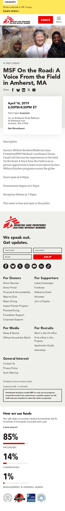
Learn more (10, 10)
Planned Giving (11, 310)
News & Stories (11, 332)
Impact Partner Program (15, 305)
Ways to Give (10, 296)
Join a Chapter (42, 301)
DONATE (45, 20)
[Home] (17, 20)
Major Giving (10, 301)
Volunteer (39, 296)
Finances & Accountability (16, 292)
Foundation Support (13, 314)
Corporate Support (13, 319)
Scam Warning (10, 372)
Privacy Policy (10, 368)
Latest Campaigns (43, 282)
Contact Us (9, 363)
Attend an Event (42, 292)
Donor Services (11, 282)
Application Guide (44, 345)
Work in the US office (45, 332)
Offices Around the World (16, 337)
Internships (40, 349)
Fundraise (39, 287)
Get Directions (15, 128)
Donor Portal (10, 287)
